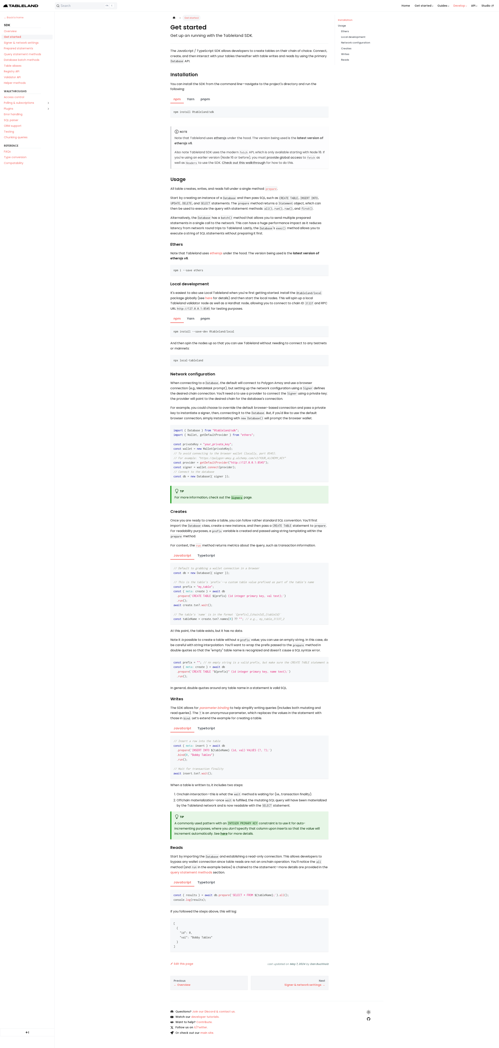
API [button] (473, 6)
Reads (345, 59)
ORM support (12, 126)
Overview (10, 31)
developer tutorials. (205, 1017)
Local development (353, 37)
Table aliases (12, 66)
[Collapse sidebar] (27, 1032)
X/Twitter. (201, 1027)
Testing (9, 132)
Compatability (13, 163)
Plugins (8, 109)
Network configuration (355, 42)
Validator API (12, 77)
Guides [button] (442, 6)
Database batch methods (21, 60)
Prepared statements (18, 49)
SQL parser (11, 120)
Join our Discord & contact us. (213, 1011)
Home (406, 6)
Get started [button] (423, 6)
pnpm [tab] (205, 99)
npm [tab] (177, 99)
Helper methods (15, 83)
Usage (342, 25)
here (208, 298)
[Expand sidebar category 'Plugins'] (48, 108)
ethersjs (220, 138)
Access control (14, 97)
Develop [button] (459, 6)
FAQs (7, 151)
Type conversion (15, 157)
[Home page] (174, 18)
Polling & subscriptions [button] (19, 103)
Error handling (13, 114)
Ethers (345, 31)
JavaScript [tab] (182, 555)
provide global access (284, 157)
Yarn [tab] (190, 99)
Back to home (15, 17)
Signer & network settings (21, 43)
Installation (345, 20)
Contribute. (204, 1022)
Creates (346, 48)
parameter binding (214, 708)
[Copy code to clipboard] (323, 111)
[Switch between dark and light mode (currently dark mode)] (368, 1012)
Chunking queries (15, 137)
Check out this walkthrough (243, 162)
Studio (485, 6)
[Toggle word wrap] (316, 662)
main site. (207, 1033)
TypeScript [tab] (206, 555)
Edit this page (183, 964)
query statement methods (191, 872)
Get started (12, 37)
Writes (345, 54)
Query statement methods (22, 54)
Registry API (11, 72)
